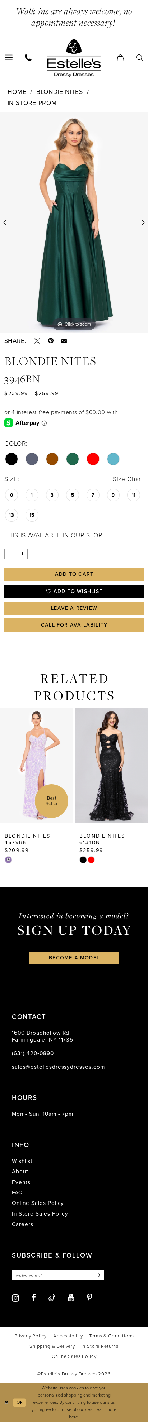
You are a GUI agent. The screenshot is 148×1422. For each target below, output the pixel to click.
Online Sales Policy (38, 1203)
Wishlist (22, 1161)
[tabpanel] (74, 222)
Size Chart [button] (128, 479)
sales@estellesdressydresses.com (58, 1067)
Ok (20, 1402)
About (20, 1171)
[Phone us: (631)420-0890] (28, 57)
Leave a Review (74, 608)
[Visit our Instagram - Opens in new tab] (15, 1298)
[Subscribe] (98, 1275)
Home (17, 91)
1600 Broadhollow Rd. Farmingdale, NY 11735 (42, 1036)
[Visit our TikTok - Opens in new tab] (51, 1298)
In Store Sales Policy (40, 1214)
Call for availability (74, 625)
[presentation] (36, 765)
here (73, 1417)
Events (21, 1182)
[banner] (74, 58)
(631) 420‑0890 (33, 1053)
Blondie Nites (59, 91)
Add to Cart (74, 574)
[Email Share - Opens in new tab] (64, 341)
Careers (22, 1224)
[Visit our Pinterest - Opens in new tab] (89, 1298)
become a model (74, 958)
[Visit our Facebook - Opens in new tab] (34, 1298)
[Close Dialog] (6, 1402)
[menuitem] (28, 57)
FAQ (17, 1192)
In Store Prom (32, 102)
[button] (120, 57)
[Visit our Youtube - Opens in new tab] (71, 1298)
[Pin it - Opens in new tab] (51, 341)
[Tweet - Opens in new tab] (37, 341)
